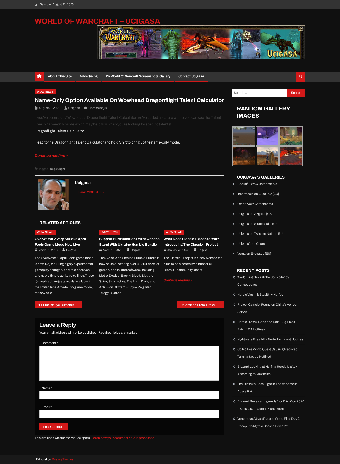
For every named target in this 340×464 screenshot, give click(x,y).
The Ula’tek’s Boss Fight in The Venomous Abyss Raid (267, 387)
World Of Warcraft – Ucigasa (97, 21)
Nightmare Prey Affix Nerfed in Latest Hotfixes (270, 339)
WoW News (45, 91)
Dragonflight (57, 169)
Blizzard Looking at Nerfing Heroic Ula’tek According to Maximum (267, 370)
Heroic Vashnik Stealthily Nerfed (260, 294)
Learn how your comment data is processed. (123, 438)
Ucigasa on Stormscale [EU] (257, 224)
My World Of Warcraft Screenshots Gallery (137, 76)
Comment (50, 343)
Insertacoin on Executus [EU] (258, 194)
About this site (60, 76)
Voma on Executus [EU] (254, 253)
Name (47, 388)
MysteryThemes (62, 459)
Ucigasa (74, 108)
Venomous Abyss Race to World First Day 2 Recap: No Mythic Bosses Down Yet (268, 422)
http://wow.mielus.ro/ (89, 192)
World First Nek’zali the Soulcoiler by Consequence (263, 281)
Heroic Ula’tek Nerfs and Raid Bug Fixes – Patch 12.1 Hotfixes (267, 325)
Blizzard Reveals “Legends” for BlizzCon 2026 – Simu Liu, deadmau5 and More (270, 405)
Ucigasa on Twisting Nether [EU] (260, 233)
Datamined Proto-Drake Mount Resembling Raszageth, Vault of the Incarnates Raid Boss (202, 305)
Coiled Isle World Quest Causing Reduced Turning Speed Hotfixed (267, 353)
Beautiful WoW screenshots (257, 184)
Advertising (89, 76)
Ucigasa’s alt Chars (251, 243)
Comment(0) (97, 108)
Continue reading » (51, 155)
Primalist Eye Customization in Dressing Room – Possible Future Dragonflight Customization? (61, 305)
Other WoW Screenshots (255, 204)
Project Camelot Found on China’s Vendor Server (267, 308)
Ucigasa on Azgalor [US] (254, 214)
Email (47, 407)
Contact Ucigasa (191, 76)
